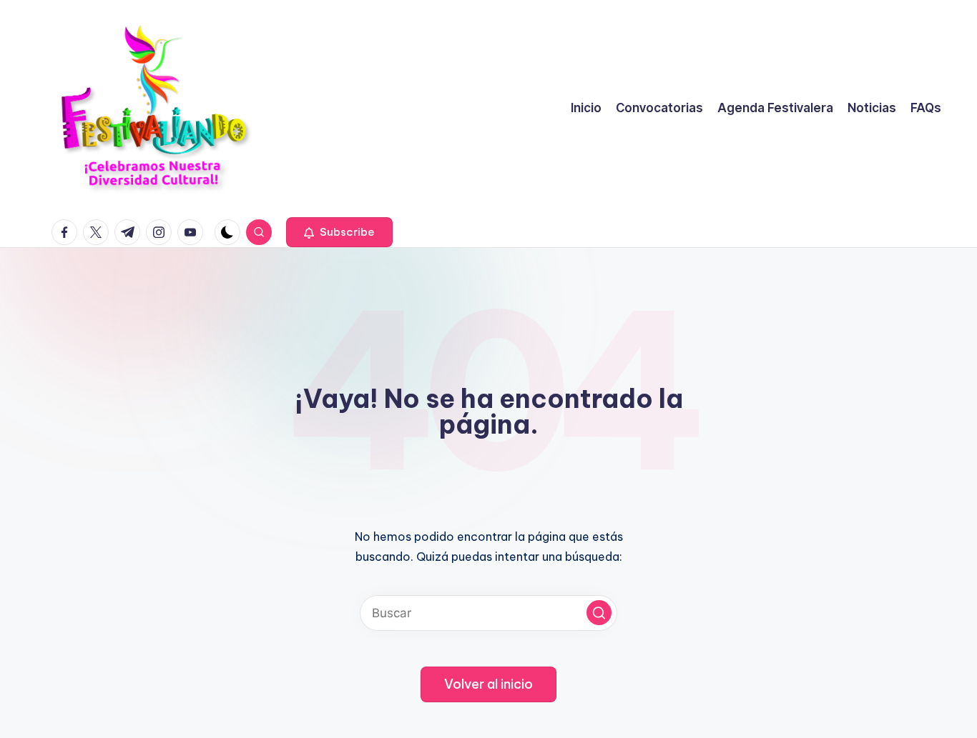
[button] (339, 232)
